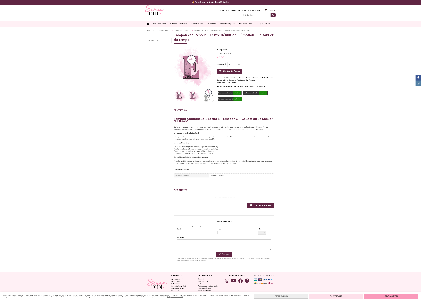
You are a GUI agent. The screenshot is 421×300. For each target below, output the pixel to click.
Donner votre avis (262, 205)
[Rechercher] (273, 15)
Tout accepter (391, 296)
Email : (179, 229)
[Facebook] (418, 78)
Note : (261, 229)
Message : (180, 238)
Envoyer (225, 254)
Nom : (220, 229)
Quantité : (222, 64)
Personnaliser (281, 296)
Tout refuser (336, 296)
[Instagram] (418, 83)
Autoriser (237, 93)
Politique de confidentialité (175, 297)
